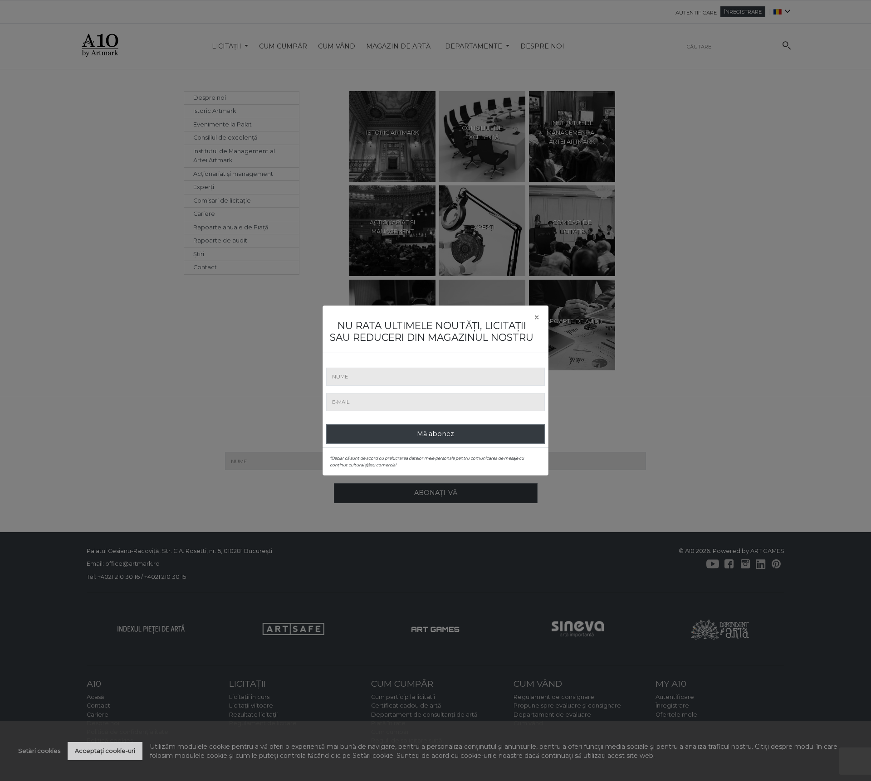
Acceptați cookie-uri (105, 750)
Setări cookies (39, 750)
